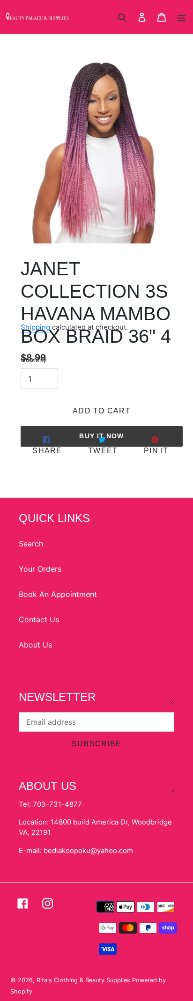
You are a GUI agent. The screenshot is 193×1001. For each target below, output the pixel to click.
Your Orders (40, 569)
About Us (35, 644)
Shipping (35, 327)
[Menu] (181, 17)
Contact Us (39, 619)
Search (31, 543)
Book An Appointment (58, 594)
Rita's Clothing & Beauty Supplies (84, 980)
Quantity (34, 359)
